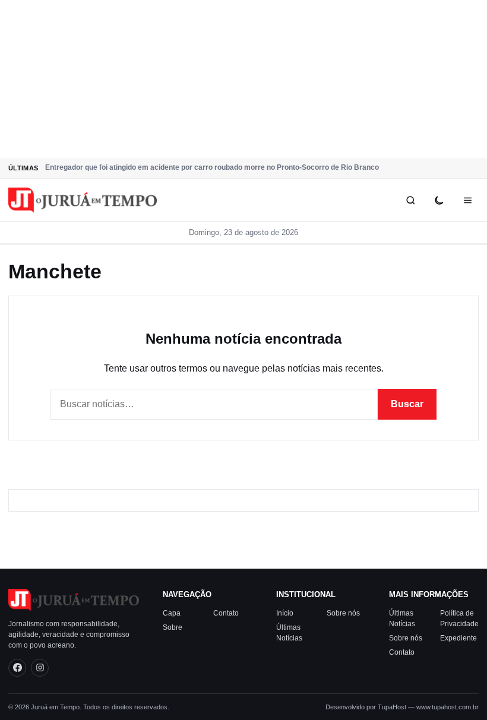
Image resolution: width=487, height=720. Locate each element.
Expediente (458, 638)
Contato (226, 613)
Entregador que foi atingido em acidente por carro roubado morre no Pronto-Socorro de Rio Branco (212, 167)
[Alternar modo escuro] (439, 200)
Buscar (407, 404)
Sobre (172, 627)
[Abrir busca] (410, 200)
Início (284, 613)
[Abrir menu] (467, 200)
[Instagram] (40, 668)
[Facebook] (17, 668)
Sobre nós (343, 613)
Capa (172, 613)
